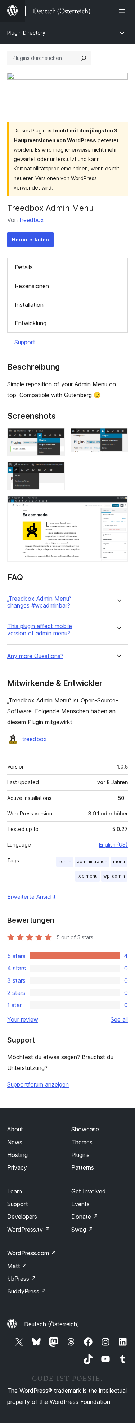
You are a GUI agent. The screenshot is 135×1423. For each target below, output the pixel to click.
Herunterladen (30, 239)
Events (80, 1203)
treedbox (31, 219)
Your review (22, 1019)
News (14, 1142)
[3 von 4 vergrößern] (55, 471)
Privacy (17, 1167)
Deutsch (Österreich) (51, 1324)
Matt (17, 1266)
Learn (14, 1191)
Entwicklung (30, 323)
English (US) (113, 844)
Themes (82, 1142)
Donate (84, 1216)
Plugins (80, 1154)
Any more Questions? (35, 656)
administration (92, 861)
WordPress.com (31, 1253)
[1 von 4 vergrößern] (55, 437)
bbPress (21, 1278)
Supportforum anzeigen (38, 1084)
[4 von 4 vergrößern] (118, 505)
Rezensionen (32, 286)
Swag (82, 1229)
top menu (87, 876)
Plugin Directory (26, 33)
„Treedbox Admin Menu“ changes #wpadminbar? (39, 602)
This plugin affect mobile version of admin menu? (39, 629)
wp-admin (114, 876)
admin (64, 861)
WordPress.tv (28, 1229)
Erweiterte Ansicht (31, 896)
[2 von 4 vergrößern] (118, 437)
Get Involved (88, 1191)
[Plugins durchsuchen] (83, 58)
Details (24, 267)
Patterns (82, 1167)
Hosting (17, 1154)
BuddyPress (26, 1291)
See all (119, 1019)
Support (24, 342)
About (15, 1129)
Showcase (85, 1129)
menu (119, 861)
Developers (22, 1216)
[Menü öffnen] (123, 11)
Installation (29, 304)
